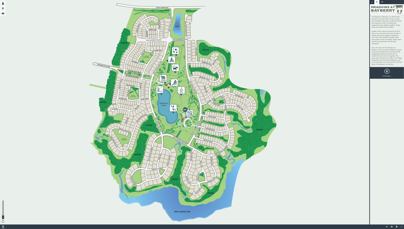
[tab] (376, 2)
